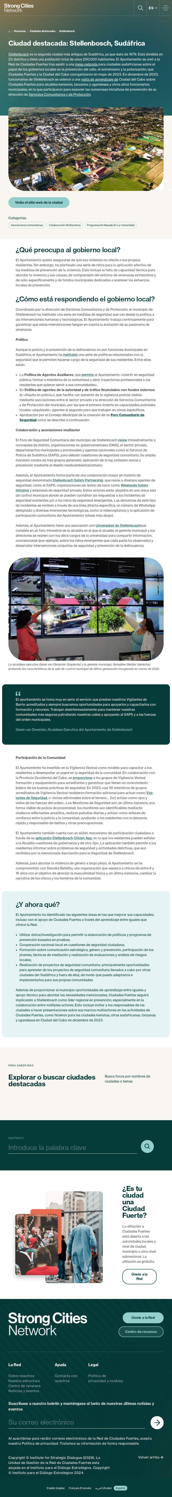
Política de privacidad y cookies (105, 1378)
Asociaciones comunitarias (27, 225)
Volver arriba (149, 1457)
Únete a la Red (139, 1276)
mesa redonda (86, 64)
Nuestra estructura (24, 1381)
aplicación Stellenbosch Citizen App (63, 838)
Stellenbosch (18, 54)
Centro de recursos (24, 1386)
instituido (70, 355)
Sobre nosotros (21, 1376)
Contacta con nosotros (66, 1378)
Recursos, (20, 31)
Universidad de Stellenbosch (118, 525)
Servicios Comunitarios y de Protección (60, 94)
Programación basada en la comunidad (110, 225)
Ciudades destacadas (42, 31)
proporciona (82, 778)
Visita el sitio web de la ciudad (39, 202)
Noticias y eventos (23, 1391)
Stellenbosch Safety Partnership (78, 480)
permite (88, 375)
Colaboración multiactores (65, 225)
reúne (122, 440)
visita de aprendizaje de (99, 79)
